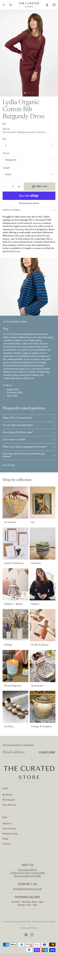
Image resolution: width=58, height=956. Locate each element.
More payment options (29, 203)
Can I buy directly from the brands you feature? (24, 455)
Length (6, 168)
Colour (6, 153)
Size (5, 139)
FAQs (5, 839)
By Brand (7, 795)
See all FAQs (9, 465)
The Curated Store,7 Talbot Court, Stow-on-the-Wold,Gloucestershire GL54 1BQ (27, 873)
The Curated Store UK (20, 922)
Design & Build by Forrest (43, 922)
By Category (9, 800)
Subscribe (47, 752)
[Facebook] (26, 935)
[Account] (47, 4)
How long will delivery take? (18, 432)
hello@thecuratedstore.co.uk (27, 889)
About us (7, 824)
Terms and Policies (29, 928)
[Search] (10, 4)
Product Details (11, 210)
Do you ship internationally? (18, 425)
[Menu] (3, 5)
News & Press (9, 829)
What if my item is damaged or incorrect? (25, 447)
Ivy (4, 124)
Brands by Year (10, 834)
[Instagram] (32, 935)
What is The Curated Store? (17, 418)
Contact (6, 844)
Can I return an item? (14, 439)
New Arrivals (9, 805)
